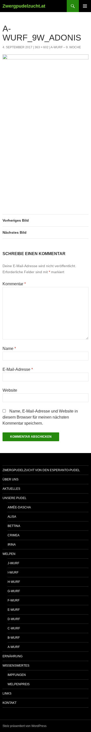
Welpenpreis (19, 684)
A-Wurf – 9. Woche (66, 47)
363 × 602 (42, 47)
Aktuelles (11, 489)
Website (10, 390)
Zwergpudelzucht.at (24, 6)
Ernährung (12, 656)
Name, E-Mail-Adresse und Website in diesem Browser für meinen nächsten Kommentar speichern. (40, 417)
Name (9, 348)
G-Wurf (14, 591)
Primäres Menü (85, 6)
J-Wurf (13, 563)
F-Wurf (13, 600)
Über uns (10, 479)
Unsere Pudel (15, 498)
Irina (12, 544)
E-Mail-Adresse (18, 369)
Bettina (14, 526)
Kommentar (14, 284)
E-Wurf (14, 610)
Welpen (9, 554)
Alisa (12, 516)
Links (7, 693)
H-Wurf (14, 582)
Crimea (13, 535)
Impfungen (17, 675)
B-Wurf (14, 637)
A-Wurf (14, 647)
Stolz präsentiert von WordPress (25, 726)
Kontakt (9, 703)
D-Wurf (14, 619)
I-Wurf (13, 572)
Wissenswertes (16, 665)
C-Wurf (14, 628)
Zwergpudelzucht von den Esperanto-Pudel (41, 470)
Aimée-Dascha (19, 507)
